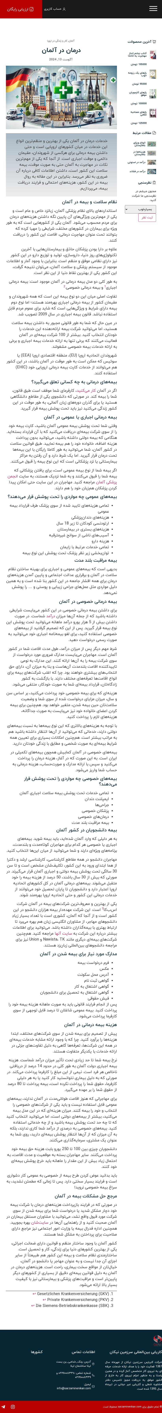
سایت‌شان (39, 1222)
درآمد (50, 616)
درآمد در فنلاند (137, 171)
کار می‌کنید (86, 391)
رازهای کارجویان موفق (138, 93)
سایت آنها (63, 933)
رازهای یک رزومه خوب (137, 74)
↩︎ (34, 1294)
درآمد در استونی (136, 162)
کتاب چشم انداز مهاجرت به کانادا (137, 54)
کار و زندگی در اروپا (57, 41)
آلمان (71, 41)
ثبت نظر (147, 217)
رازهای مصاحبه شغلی (139, 113)
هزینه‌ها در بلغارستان (139, 153)
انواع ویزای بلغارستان (139, 143)
